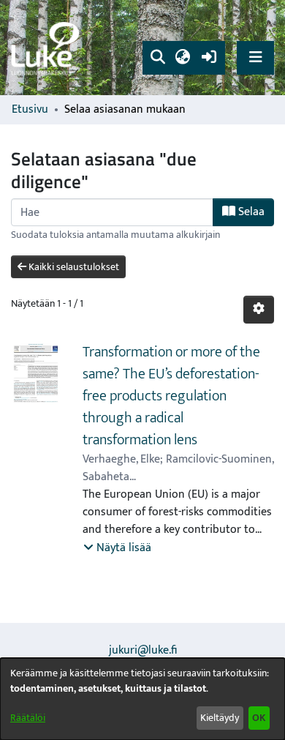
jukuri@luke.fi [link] (143, 650)
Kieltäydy (219, 717)
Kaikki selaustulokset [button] (72, 266)
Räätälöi (27, 717)
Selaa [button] (250, 212)
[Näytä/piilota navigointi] (255, 57)
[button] (157, 58)
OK (258, 717)
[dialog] (142, 699)
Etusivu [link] (30, 110)
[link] (47, 48)
